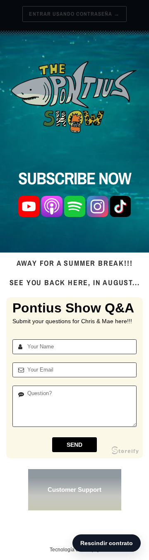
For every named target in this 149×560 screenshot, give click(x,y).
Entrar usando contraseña (74, 13)
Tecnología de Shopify (75, 550)
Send (74, 444)
